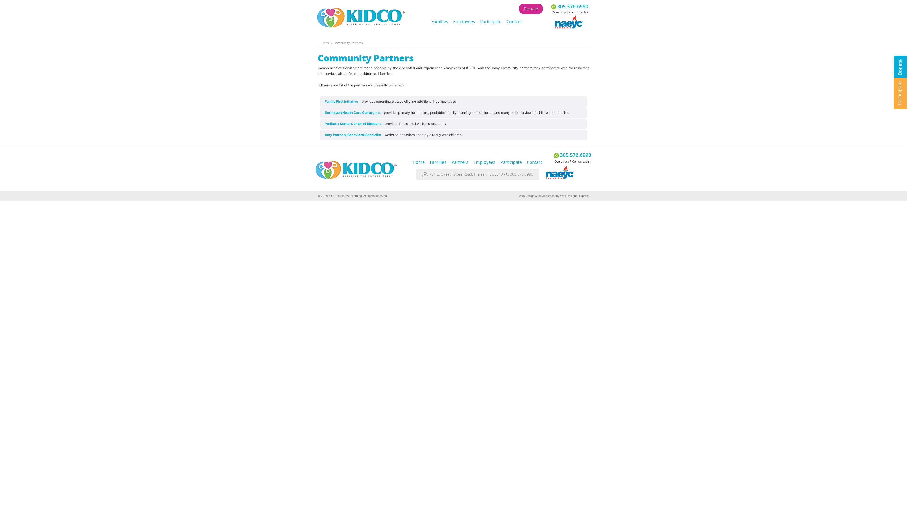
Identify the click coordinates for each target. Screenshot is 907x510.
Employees (464, 21)
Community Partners (348, 43)
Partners (460, 162)
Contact (514, 21)
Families (440, 21)
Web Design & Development (537, 196)
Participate (490, 21)
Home (325, 43)
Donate (531, 9)
